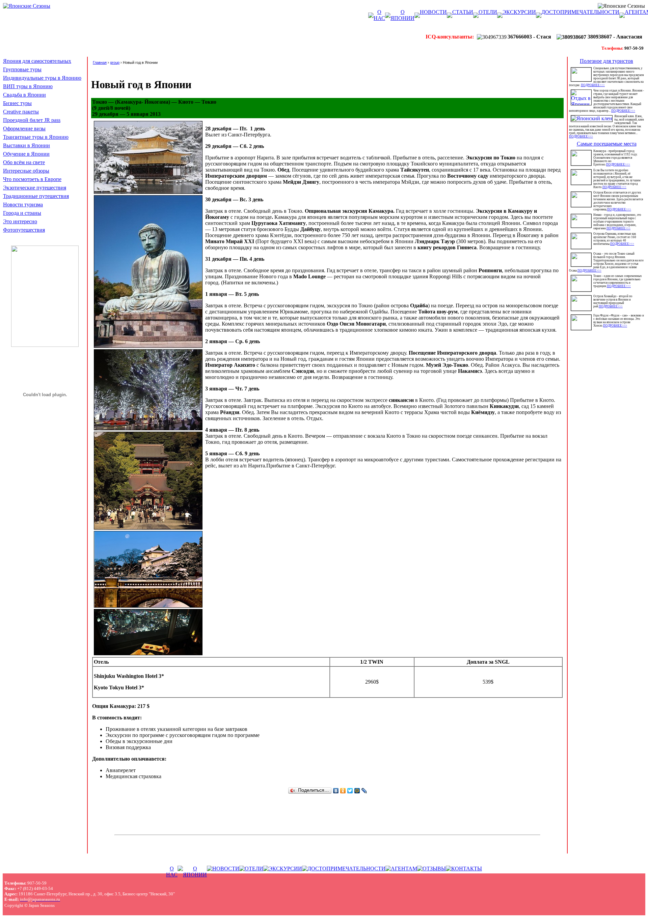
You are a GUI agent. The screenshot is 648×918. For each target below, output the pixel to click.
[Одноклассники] (343, 790)
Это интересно (20, 221)
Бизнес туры (17, 103)
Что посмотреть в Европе (32, 179)
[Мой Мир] (357, 790)
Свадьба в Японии (24, 95)
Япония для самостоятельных (37, 61)
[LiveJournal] (364, 790)
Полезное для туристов (606, 61)
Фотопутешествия (24, 230)
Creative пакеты (21, 111)
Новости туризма (23, 204)
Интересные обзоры (26, 171)
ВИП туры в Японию (28, 86)
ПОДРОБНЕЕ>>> (593, 85)
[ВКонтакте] (336, 790)
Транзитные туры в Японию (36, 137)
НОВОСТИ (433, 12)
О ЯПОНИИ (402, 15)
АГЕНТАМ (404, 868)
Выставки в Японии (26, 145)
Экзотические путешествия (34, 187)
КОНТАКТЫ (466, 868)
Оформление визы (24, 128)
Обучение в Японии (26, 154)
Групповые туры (22, 69)
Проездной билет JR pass (31, 120)
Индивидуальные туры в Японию (42, 78)
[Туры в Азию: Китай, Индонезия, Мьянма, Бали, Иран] (45, 345)
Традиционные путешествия (36, 196)
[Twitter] (350, 790)
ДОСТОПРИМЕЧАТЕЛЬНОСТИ (580, 12)
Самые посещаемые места (607, 144)
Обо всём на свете (24, 162)
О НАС (379, 15)
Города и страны (22, 213)
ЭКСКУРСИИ (519, 12)
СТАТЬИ (462, 12)
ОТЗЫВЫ (434, 868)
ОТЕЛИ (488, 12)
